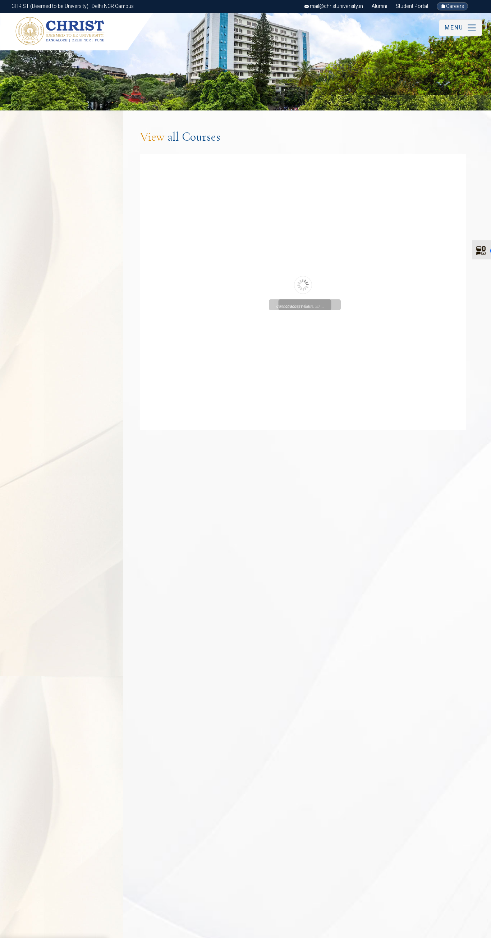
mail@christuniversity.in (336, 6)
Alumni (379, 6)
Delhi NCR (22, 929)
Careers (454, 6)
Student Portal (412, 6)
